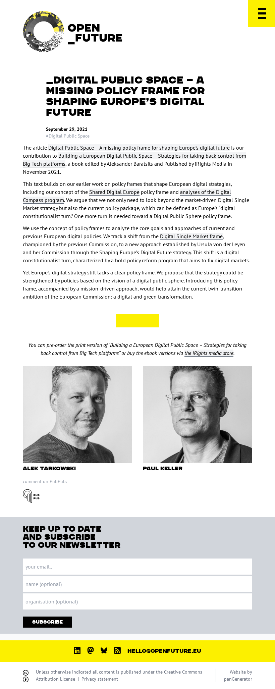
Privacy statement (99, 679)
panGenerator (238, 679)
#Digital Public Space (68, 136)
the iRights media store (208, 353)
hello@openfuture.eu (164, 651)
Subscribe (47, 622)
